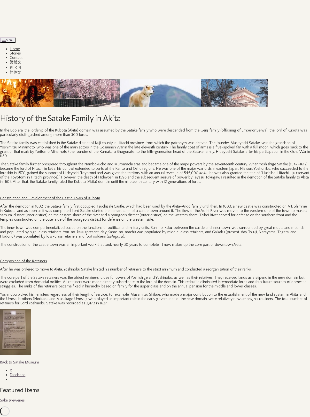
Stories (15, 53)
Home (15, 49)
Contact (16, 57)
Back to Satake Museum (19, 362)
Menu (10, 40)
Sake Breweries (12, 400)
